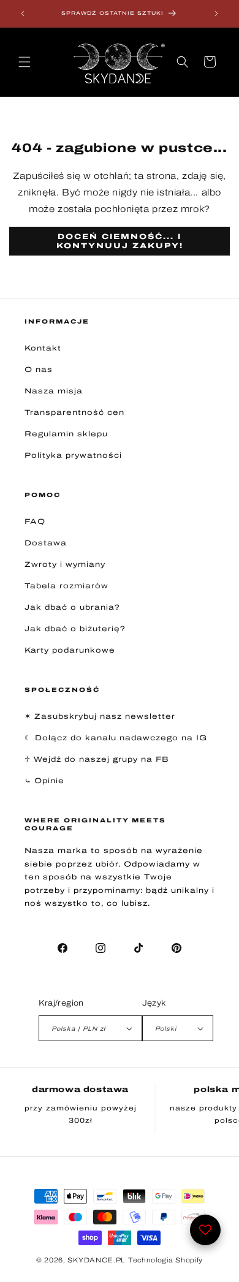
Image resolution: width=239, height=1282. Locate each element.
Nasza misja (54, 391)
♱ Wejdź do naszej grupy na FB (97, 759)
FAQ (35, 521)
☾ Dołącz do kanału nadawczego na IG (116, 738)
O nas (39, 369)
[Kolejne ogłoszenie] (216, 13)
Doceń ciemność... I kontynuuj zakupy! (119, 240)
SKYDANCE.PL (96, 1260)
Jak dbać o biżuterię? (75, 628)
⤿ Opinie (44, 780)
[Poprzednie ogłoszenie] (22, 13)
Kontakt (43, 348)
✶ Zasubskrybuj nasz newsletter (100, 716)
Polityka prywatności (73, 455)
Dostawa (46, 543)
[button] (24, 61)
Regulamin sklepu (66, 434)
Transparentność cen (74, 412)
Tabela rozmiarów (66, 586)
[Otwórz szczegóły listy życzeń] (205, 1230)
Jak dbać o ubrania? (72, 607)
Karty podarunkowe (70, 650)
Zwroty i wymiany (65, 564)
